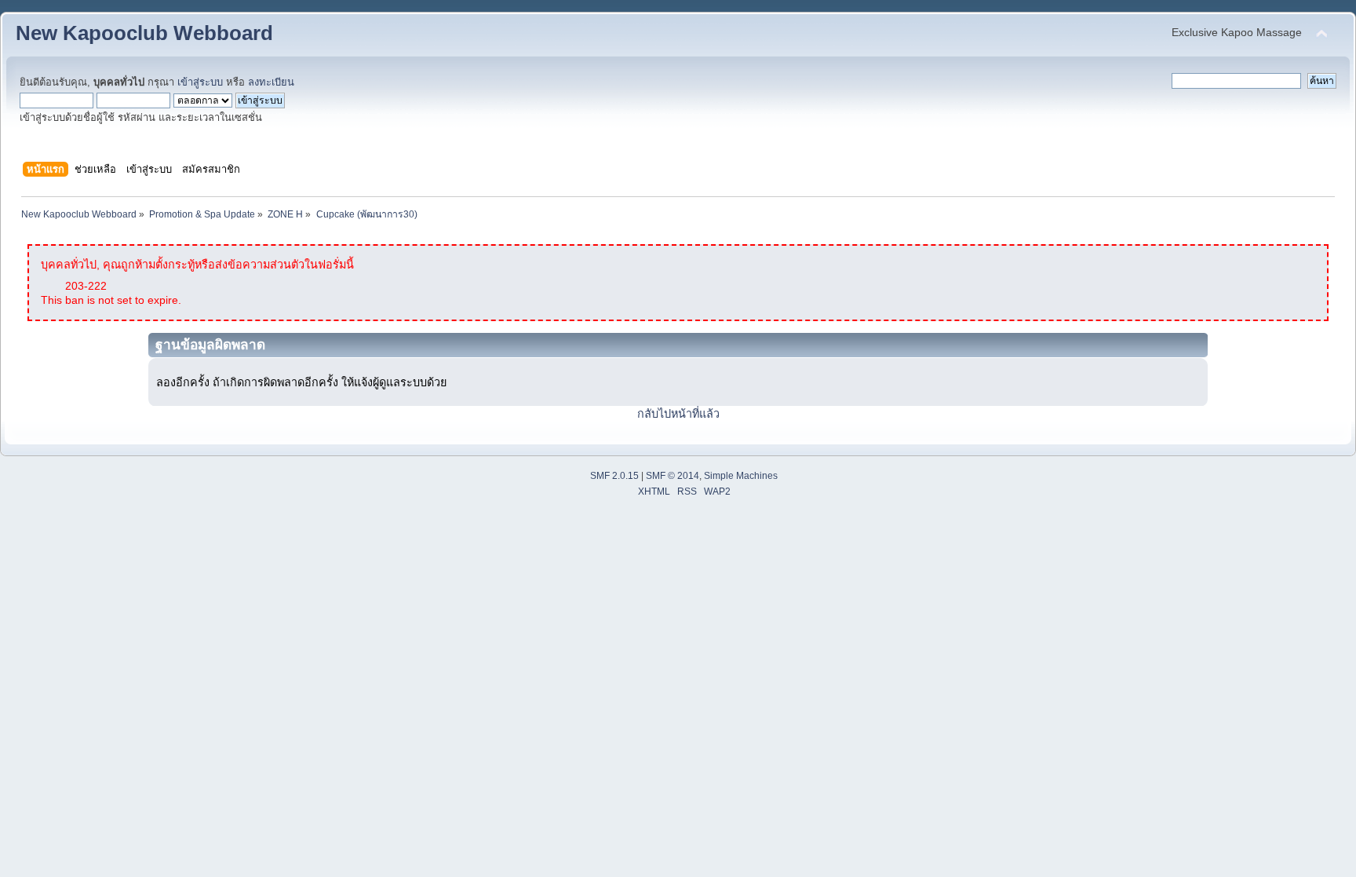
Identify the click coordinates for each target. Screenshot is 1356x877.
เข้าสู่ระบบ (200, 82)
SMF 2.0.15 (614, 476)
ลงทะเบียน (271, 82)
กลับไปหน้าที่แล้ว (678, 413)
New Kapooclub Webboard (144, 33)
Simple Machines (741, 476)
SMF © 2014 (672, 476)
